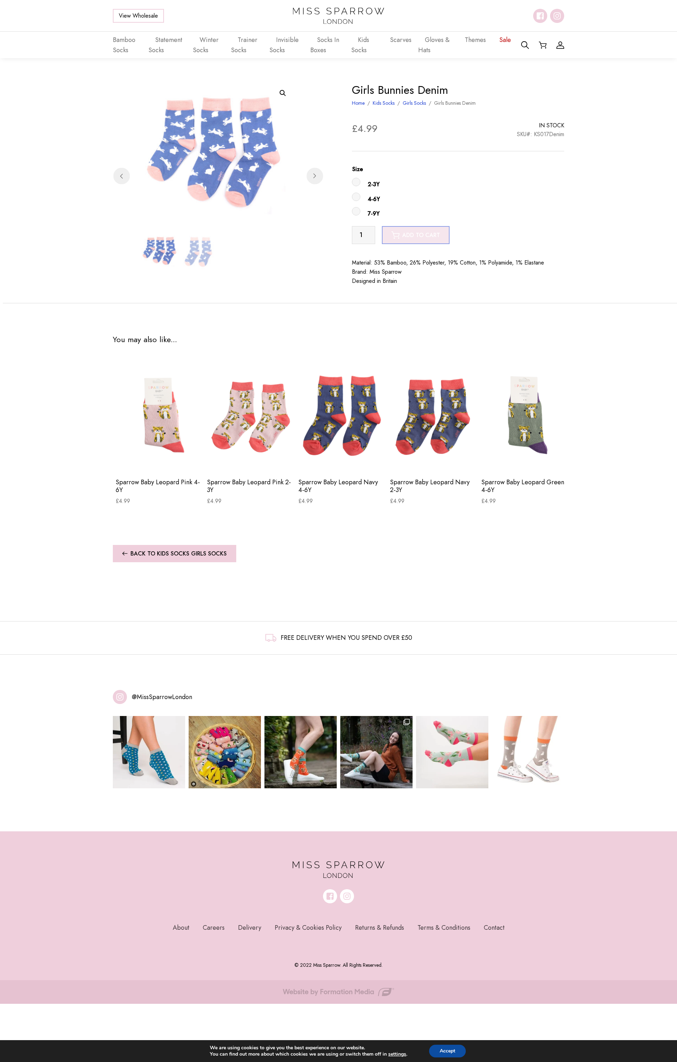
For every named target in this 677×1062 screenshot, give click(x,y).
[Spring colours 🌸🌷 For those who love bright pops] (452, 752)
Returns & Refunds (379, 927)
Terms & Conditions (443, 927)
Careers (214, 927)
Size (357, 169)
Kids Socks (384, 103)
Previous (121, 176)
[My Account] (560, 45)
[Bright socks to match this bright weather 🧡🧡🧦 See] (300, 752)
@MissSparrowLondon (162, 697)
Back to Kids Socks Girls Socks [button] (178, 554)
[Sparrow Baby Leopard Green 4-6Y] (524, 414)
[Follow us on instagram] (557, 16)
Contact (494, 927)
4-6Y (374, 199)
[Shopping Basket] (542, 45)
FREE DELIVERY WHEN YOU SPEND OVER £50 (346, 637)
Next (314, 176)
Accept (447, 1051)
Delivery (249, 927)
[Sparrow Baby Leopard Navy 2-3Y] (433, 414)
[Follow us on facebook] (540, 16)
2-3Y (374, 184)
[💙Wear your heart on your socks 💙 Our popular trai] (149, 752)
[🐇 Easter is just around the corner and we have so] (528, 752)
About (181, 927)
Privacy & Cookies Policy (308, 927)
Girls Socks (414, 103)
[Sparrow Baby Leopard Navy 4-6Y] (341, 414)
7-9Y (374, 214)
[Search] (525, 45)
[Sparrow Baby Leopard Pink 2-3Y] (250, 414)
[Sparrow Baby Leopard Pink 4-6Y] (158, 414)
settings (397, 1054)
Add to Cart (158, 461)
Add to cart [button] (421, 235)
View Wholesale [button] (138, 16)
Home (358, 103)
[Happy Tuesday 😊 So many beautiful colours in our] (376, 752)
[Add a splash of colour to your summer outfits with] (225, 752)
